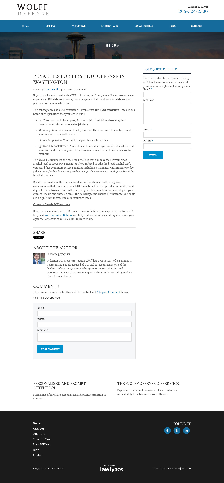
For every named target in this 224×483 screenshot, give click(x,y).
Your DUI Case (109, 26)
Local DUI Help (144, 26)
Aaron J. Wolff (51, 89)
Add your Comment (108, 292)
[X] (177, 430)
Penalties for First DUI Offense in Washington (79, 79)
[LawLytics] (112, 468)
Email (41, 319)
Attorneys (79, 26)
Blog (173, 26)
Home (25, 26)
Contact (196, 26)
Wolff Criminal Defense (59, 215)
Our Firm (49, 26)
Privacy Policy (173, 468)
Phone (148, 141)
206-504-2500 (193, 11)
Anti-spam (186, 468)
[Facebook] (167, 430)
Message (42, 330)
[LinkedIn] (186, 430)
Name (40, 308)
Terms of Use (159, 468)
